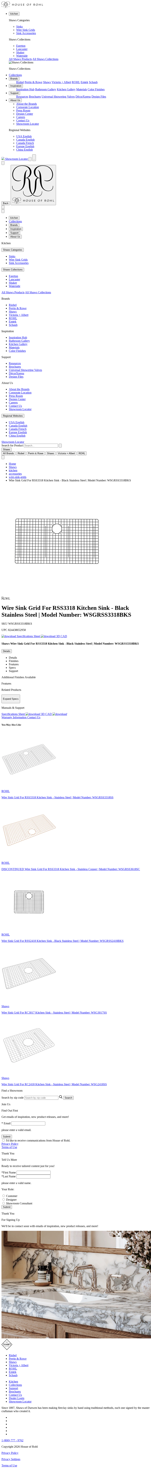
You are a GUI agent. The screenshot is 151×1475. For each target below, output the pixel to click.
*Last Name (8, 1176)
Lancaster (21, 49)
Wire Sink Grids (25, 29)
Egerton (20, 45)
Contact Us (22, 120)
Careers (20, 117)
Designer (11, 1199)
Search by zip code (12, 1097)
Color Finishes (96, 89)
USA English (24, 136)
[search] (41, 446)
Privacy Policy (9, 1143)
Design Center (24, 113)
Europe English (25, 146)
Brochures (35, 96)
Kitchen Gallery (66, 89)
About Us (15, 100)
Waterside (22, 55)
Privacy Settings (10, 1459)
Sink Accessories (26, 33)
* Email (5, 1123)
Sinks (19, 26)
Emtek (84, 82)
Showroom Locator (27, 123)
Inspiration (15, 85)
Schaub (93, 82)
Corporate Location (27, 107)
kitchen (14, 13)
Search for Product (12, 445)
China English (24, 149)
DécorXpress (83, 96)
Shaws (47, 82)
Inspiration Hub (25, 89)
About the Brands (26, 103)
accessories (15, 473)
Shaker (20, 52)
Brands (14, 78)
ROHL (76, 82)
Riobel (20, 82)
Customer (11, 1196)
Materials (81, 89)
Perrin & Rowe (33, 82)
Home (12, 463)
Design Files (99, 96)
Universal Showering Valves (58, 96)
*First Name (8, 1172)
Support (14, 93)
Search (68, 1097)
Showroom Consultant (19, 1203)
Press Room (23, 110)
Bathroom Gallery (45, 89)
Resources (22, 96)
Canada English (25, 139)
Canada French (25, 143)
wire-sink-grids (17, 477)
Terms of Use (9, 1147)
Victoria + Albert (61, 82)
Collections (15, 75)
